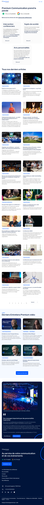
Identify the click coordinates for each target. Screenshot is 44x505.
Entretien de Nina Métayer (29, 334)
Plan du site (4, 476)
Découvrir (7, 40)
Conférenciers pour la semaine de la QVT (32, 260)
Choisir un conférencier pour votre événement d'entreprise (31, 205)
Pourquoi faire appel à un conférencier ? (11, 204)
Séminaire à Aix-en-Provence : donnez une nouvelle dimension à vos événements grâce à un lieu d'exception (32, 148)
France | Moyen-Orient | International (10, 478)
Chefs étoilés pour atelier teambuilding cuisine (32, 176)
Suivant (32, 302)
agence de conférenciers (25, 17)
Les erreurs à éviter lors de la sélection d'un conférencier (11, 260)
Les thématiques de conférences (9, 469)
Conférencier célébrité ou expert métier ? (11, 287)
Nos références (7, 436)
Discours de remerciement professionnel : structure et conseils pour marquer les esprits (11, 177)
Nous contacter (16, 436)
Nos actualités (5, 471)
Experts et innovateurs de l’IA (9, 88)
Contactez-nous (7, 464)
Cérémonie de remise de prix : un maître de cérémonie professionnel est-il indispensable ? (11, 118)
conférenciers (8, 29)
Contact (4, 474)
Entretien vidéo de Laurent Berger (10, 360)
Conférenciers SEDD (27, 231)
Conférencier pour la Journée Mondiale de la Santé (32, 288)
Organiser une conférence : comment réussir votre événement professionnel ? (11, 148)
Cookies (7, 499)
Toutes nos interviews (22, 373)
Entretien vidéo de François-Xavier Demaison (31, 361)
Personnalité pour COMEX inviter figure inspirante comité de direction (11, 231)
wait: (17, 502)
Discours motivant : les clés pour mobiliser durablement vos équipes (31, 118)
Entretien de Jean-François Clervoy (10, 334)
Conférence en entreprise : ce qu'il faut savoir (32, 89)
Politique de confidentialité (31, 498)
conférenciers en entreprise (17, 422)
